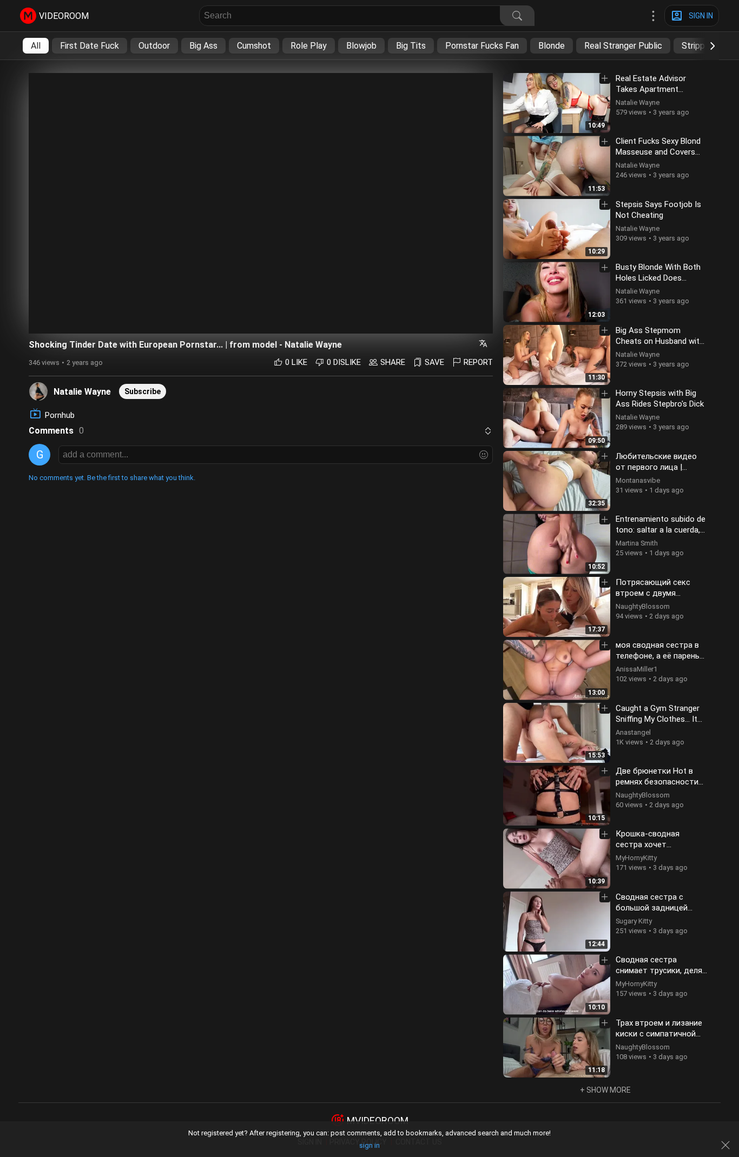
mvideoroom (377, 1120)
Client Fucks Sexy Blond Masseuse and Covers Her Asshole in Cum (658, 152)
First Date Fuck (89, 46)
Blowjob (361, 46)
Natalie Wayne (82, 392)
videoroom (64, 16)
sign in (369, 1145)
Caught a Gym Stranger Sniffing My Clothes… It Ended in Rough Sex (658, 719)
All (36, 46)
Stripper (697, 46)
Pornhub (60, 415)
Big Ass (203, 46)
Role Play (309, 46)
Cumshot (254, 46)
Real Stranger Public (623, 46)
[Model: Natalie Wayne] (38, 391)
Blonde (551, 46)
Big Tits (411, 46)
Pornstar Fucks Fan (482, 46)
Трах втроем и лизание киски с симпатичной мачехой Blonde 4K (659, 1033)
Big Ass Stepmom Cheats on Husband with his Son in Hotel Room (660, 341)
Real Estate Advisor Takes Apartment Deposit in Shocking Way (659, 89)
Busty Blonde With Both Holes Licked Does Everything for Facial (658, 278)
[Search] (517, 15)
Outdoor (154, 46)
